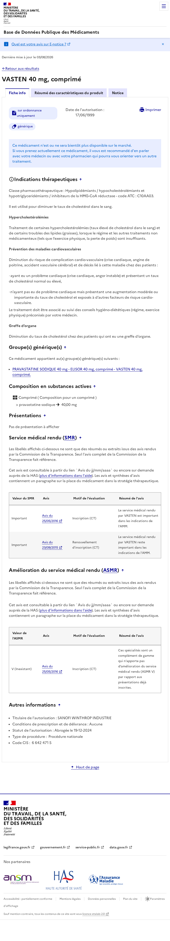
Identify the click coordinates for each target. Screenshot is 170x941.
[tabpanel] (85, 429)
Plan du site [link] (130, 899)
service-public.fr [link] (87, 847)
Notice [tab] (118, 92)
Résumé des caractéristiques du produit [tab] (69, 92)
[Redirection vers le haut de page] (81, 179)
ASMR (110, 570)
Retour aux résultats (22, 68)
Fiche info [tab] (17, 92)
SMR (69, 438)
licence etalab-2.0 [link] (93, 914)
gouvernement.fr (53, 847)
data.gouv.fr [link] (119, 847)
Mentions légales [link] (70, 899)
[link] (51, 32)
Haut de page (87, 767)
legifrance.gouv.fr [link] (17, 847)
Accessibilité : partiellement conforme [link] (28, 899)
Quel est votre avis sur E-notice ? (39, 44)
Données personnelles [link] (102, 899)
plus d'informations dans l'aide (66, 475)
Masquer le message (162, 44)
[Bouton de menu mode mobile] (163, 6)
